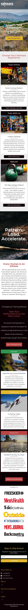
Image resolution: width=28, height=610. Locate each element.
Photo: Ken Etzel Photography (8, 258)
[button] (26, 6)
